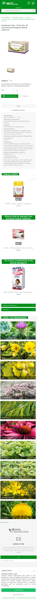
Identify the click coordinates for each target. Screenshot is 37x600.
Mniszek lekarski (6, 517)
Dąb (3, 378)
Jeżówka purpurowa (7, 437)
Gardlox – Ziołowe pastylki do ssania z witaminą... (18, 248)
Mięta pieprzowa (6, 477)
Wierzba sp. (5, 417)
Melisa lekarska (6, 457)
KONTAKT (18, 7)
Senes (3, 358)
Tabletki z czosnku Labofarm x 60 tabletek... (18, 203)
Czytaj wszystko (4, 522)
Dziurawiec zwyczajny (8, 497)
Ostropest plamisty (7, 338)
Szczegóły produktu (18, 110)
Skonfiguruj (18, 595)
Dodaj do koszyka (10, 96)
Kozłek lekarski (6, 397)
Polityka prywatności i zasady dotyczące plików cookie (19, 598)
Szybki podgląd (20, 199)
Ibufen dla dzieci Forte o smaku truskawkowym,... (18, 292)
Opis (18, 106)
